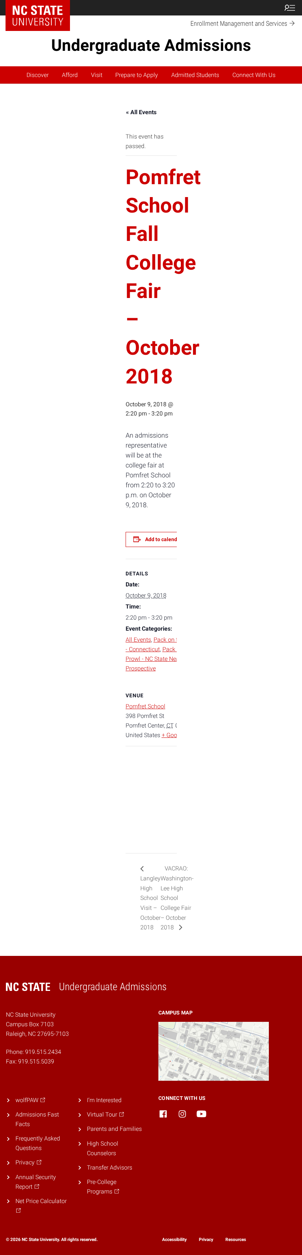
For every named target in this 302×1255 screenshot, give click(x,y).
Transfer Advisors (109, 1167)
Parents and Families (114, 1128)
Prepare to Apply (136, 74)
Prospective (141, 668)
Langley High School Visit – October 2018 (150, 903)
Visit (96, 74)
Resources (235, 1239)
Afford (70, 74)
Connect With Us (253, 74)
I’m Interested (104, 1100)
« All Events (141, 112)
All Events (138, 639)
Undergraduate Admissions (151, 45)
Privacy (206, 1239)
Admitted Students (195, 74)
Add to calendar (163, 539)
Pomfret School (145, 706)
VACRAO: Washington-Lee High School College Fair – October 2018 (177, 898)
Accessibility (174, 1239)
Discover (38, 74)
